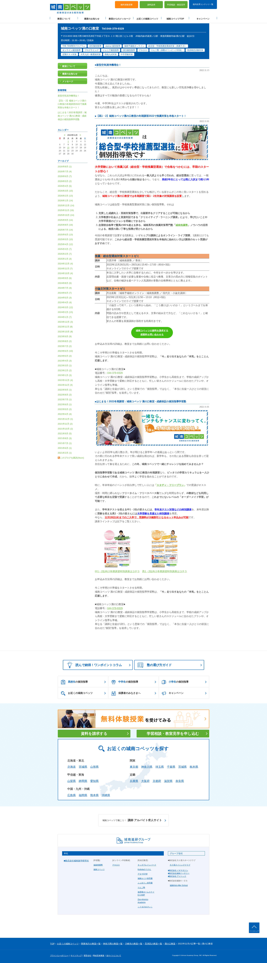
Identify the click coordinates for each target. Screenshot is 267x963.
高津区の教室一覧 (153, 943)
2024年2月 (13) (65, 312)
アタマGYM (142, 874)
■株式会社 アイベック (177, 876)
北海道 (71, 766)
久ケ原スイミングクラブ (180, 865)
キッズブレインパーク (147, 865)
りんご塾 (141, 887)
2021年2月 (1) (65, 453)
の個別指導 (78, 681)
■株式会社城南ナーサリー (178, 873)
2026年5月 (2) (65, 181)
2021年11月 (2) (65, 424)
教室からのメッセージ (119, 18)
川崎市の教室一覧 (133, 943)
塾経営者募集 (98, 955)
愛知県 (94, 781)
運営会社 (87, 955)
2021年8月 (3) (65, 438)
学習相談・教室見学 (176, 5)
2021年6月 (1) (65, 448)
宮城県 (83, 766)
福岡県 (83, 795)
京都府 (157, 781)
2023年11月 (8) (65, 326)
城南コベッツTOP (175, 18)
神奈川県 (146, 766)
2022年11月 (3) (65, 385)
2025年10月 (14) (66, 215)
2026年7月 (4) (65, 171)
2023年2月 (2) (65, 370)
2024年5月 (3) (65, 297)
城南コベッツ (99, 869)
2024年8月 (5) (65, 283)
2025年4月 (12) (65, 244)
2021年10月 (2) (65, 428)
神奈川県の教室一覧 (113, 943)
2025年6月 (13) (65, 234)
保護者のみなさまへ (129, 693)
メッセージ (67, 81)
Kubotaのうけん (144, 869)
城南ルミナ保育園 (145, 878)
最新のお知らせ (91, 18)
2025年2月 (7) (65, 254)
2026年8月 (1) (65, 166)
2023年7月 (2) (65, 346)
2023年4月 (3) (65, 360)
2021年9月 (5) (65, 433)
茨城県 (182, 766)
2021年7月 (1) (65, 443)
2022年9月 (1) (65, 390)
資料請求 (151, 5)
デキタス (116, 865)
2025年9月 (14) (65, 220)
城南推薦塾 (98, 865)
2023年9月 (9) (65, 336)
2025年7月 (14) (65, 229)
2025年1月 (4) (65, 259)
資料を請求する (94, 733)
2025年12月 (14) (66, 205)
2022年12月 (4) (65, 380)
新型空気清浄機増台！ (108, 65)
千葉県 (171, 766)
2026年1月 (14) (65, 200)
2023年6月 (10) (65, 351)
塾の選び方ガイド (159, 665)
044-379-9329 (115, 373)
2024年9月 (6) (65, 278)
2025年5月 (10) (65, 239)
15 (68, 148)
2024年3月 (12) (65, 307)
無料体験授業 (127, 5)
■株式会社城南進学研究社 (76, 860)
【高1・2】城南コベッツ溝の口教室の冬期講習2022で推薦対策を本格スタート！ (141, 116)
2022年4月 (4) (65, 414)
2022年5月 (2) (65, 409)
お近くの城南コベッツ (147, 18)
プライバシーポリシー (59, 955)
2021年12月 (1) (65, 419)
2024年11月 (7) (65, 268)
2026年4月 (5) (65, 186)
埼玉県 (159, 766)
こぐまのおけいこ (145, 907)
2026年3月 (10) (65, 191)
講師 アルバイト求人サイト (132, 820)
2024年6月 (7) (65, 293)
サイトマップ (76, 955)
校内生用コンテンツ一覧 (203, 4)
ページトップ (254, 931)
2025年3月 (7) (65, 249)
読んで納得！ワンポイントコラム (99, 665)
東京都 (134, 766)
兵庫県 (134, 781)
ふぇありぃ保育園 (145, 883)
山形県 (94, 766)
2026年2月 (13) (65, 195)
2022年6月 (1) (65, 404)
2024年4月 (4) (65, 302)
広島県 (71, 795)
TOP (52, 943)
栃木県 (194, 766)
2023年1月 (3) (65, 375)
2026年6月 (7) (65, 176)
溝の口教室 (170, 943)
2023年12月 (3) (65, 322)
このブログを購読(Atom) (72, 458)
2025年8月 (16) (65, 225)
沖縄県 (106, 795)
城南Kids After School (179, 885)
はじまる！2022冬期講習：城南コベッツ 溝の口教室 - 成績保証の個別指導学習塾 (141, 401)
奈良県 (180, 781)
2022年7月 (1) (65, 399)
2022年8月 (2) (65, 394)
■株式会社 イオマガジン (178, 870)
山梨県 (71, 781)
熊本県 (94, 795)
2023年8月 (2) (65, 341)
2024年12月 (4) (65, 263)
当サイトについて (113, 955)
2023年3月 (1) (65, 365)
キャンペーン (203, 18)
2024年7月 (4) (65, 288)
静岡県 (83, 781)
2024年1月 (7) (65, 317)
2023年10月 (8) (65, 331)
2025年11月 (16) (66, 210)
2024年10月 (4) (65, 273)
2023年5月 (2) (65, 356)
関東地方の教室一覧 (91, 943)
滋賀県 (168, 781)
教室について (63, 18)
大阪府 (145, 781)
